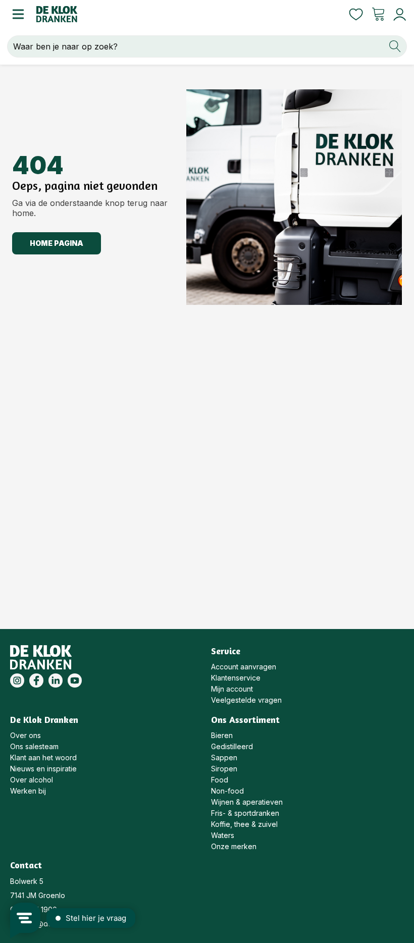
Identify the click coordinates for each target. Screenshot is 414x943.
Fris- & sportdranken (245, 813)
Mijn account (232, 689)
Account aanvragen (243, 666)
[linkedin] (55, 680)
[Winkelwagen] (378, 14)
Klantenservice (236, 677)
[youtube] (75, 680)
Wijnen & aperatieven (247, 802)
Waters (222, 835)
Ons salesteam (34, 746)
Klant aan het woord (43, 757)
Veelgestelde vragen (246, 700)
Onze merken (233, 846)
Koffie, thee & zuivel (244, 824)
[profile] (397, 14)
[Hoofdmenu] (18, 14)
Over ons (25, 735)
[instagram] (17, 680)
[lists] (356, 14)
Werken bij (28, 791)
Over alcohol (31, 779)
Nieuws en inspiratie (43, 768)
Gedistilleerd (232, 746)
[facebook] (36, 680)
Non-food (227, 791)
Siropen (224, 768)
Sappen (224, 757)
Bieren (222, 735)
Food (219, 779)
